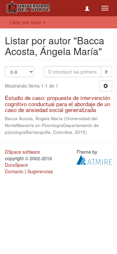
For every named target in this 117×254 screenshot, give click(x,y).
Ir (106, 71)
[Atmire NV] (94, 159)
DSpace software (22, 151)
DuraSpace (16, 165)
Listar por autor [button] (26, 22)
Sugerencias (40, 171)
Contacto (14, 171)
